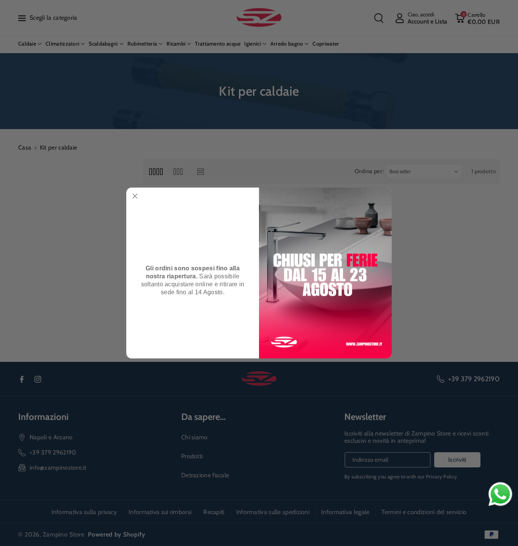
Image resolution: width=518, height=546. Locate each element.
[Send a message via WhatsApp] (500, 494)
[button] (135, 196)
